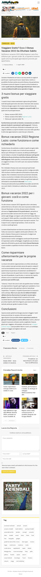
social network (8, 558)
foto (5, 538)
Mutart (20, 574)
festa (22, 535)
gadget (18, 538)
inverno (32, 542)
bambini (18, 532)
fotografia (11, 538)
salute (18, 554)
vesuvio (6, 561)
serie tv (24, 554)
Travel (7, 332)
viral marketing (20, 561)
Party (26, 551)
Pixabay (25, 39)
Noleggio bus (7, 551)
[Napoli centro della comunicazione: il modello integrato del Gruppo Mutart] (30, 403)
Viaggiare (13, 332)
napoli (23, 548)
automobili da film (9, 532)
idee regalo (25, 542)
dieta (5, 535)
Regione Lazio (26, 116)
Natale (29, 548)
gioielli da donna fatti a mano (12, 542)
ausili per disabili (29, 529)
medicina (20, 545)
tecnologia (17, 558)
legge (5, 545)
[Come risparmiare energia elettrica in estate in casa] (11, 379)
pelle (31, 551)
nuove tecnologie (18, 551)
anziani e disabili (8, 529)
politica (6, 554)
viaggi (12, 561)
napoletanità (16, 548)
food (32, 535)
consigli (24, 532)
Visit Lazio (28, 181)
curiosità (31, 532)
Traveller (5, 43)
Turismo (30, 558)
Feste (27, 535)
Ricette (12, 554)
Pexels (19, 39)
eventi (17, 535)
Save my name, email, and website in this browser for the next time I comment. (19, 466)
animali (19, 525)
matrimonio (13, 545)
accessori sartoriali (9, 525)
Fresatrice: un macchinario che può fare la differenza (30, 361)
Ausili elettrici (19, 529)
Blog (12, 43)
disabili (11, 535)
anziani (25, 525)
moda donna (7, 548)
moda (26, 545)
